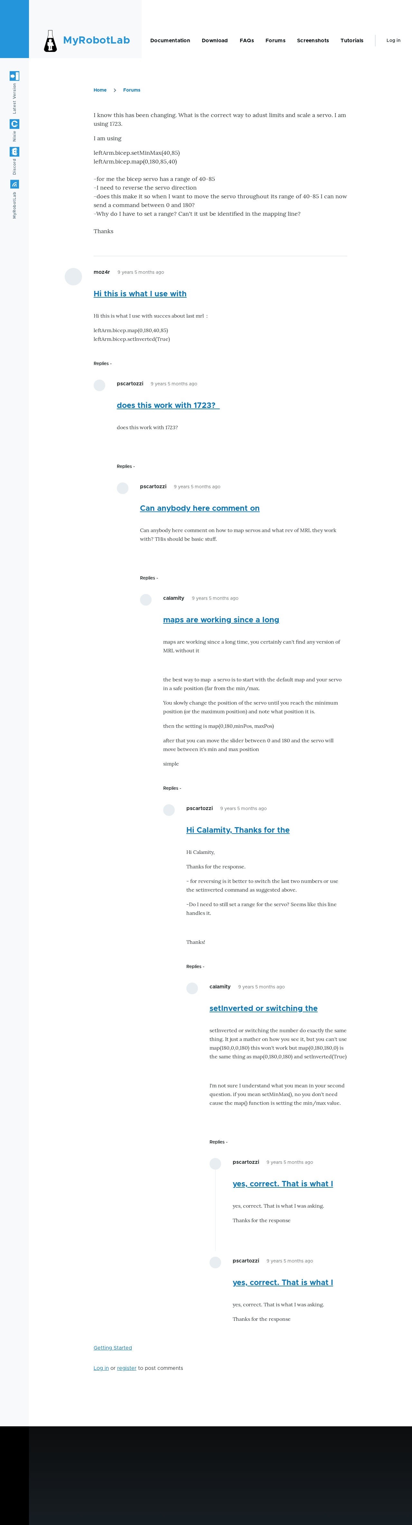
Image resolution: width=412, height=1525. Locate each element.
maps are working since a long (221, 620)
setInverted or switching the (264, 1009)
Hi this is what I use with (140, 294)
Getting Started (113, 1348)
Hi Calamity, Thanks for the (238, 830)
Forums (131, 90)
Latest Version (14, 98)
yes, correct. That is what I (283, 1184)
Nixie (14, 136)
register (126, 1368)
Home (100, 90)
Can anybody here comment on (200, 508)
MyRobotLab (96, 40)
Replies (101, 363)
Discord (14, 166)
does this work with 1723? (168, 406)
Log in (393, 40)
